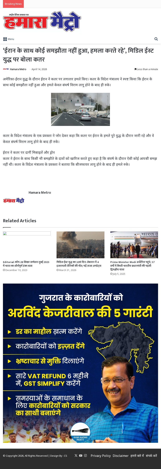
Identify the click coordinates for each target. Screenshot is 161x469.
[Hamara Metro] (42, 21)
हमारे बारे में (137, 456)
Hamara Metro (18, 69)
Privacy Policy (101, 456)
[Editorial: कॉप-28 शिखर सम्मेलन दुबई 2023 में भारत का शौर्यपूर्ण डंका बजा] (27, 244)
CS (65, 455)
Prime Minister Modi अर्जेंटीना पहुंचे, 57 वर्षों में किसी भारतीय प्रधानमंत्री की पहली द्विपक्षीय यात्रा (132, 266)
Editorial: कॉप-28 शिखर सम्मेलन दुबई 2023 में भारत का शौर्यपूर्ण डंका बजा (26, 264)
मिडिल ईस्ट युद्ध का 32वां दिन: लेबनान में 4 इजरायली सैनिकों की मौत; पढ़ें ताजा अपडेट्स (79, 264)
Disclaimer (121, 456)
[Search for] (156, 39)
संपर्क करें (151, 456)
